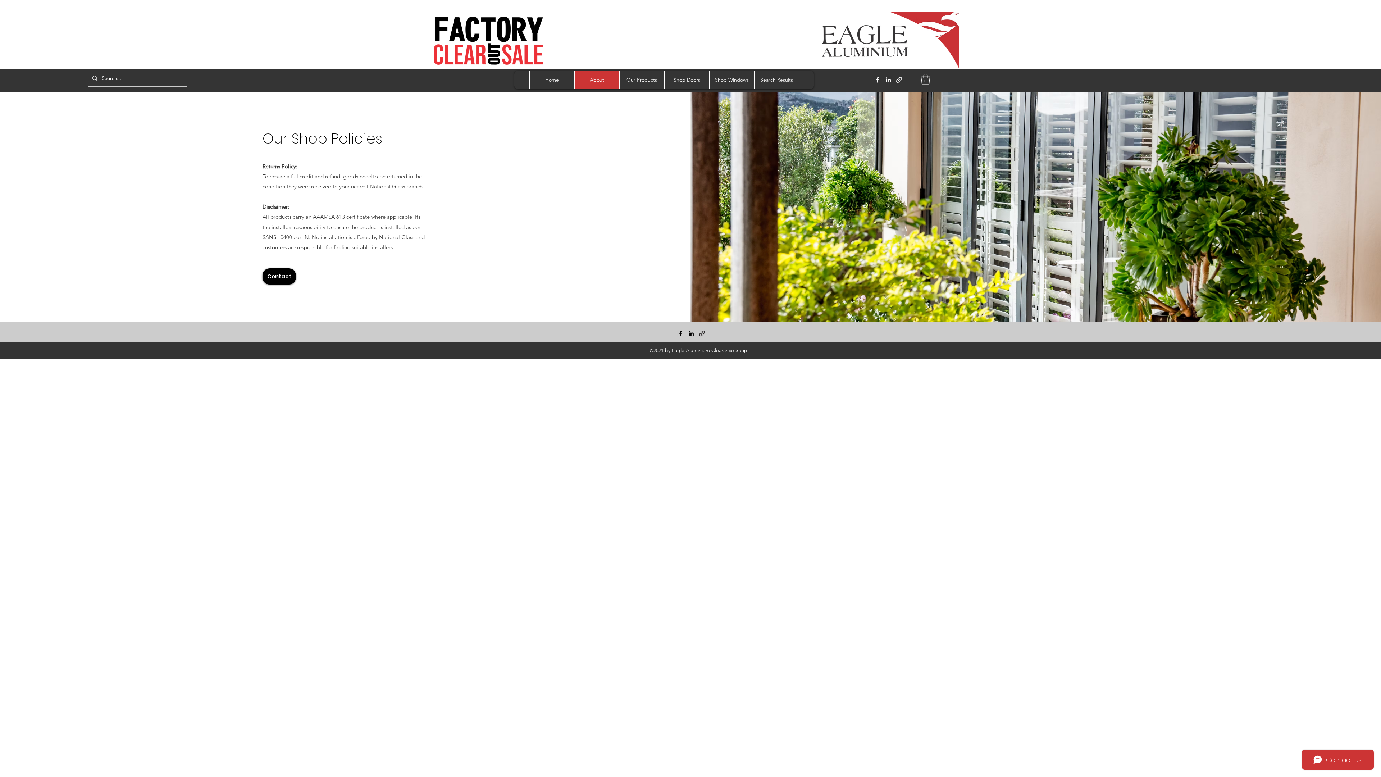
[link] (925, 79)
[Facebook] (877, 79)
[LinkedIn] (888, 79)
